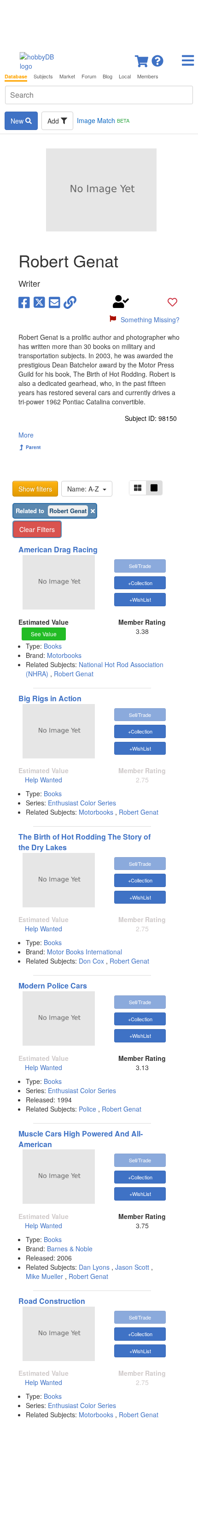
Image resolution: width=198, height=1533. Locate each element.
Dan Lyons (94, 1267)
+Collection (140, 582)
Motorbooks (64, 655)
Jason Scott (132, 1267)
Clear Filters (37, 529)
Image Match (103, 120)
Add (54, 120)
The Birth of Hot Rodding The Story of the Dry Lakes (84, 841)
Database (16, 76)
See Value (44, 634)
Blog (107, 76)
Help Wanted (43, 779)
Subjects (43, 76)
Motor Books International (84, 951)
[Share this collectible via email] (54, 301)
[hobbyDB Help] (157, 58)
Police (87, 1108)
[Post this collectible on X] (39, 301)
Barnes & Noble (70, 1248)
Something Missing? (150, 319)
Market (67, 76)
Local (125, 76)
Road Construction (51, 1301)
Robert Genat (73, 673)
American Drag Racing (58, 549)
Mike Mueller (44, 1276)
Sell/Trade (140, 565)
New (18, 120)
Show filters (35, 488)
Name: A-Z (85, 488)
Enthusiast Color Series (82, 802)
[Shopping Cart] (142, 58)
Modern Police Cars (52, 985)
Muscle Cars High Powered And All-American (80, 1138)
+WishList (140, 599)
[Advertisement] (99, 23)
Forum (89, 76)
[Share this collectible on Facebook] (24, 301)
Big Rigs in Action (50, 698)
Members (147, 76)
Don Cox (91, 960)
